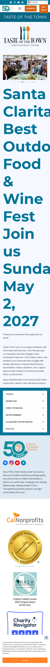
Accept (25, 660)
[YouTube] (19, 2)
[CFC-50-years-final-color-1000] (8, 8)
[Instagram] (15, 2)
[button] (46, 637)
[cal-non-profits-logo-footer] (25, 518)
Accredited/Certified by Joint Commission (25, 566)
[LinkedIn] (22, 2)
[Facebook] (11, 2)
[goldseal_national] (25, 547)
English (34, 2)
